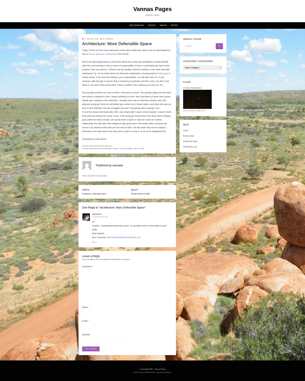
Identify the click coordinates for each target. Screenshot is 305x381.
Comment (87, 266)
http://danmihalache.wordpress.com (124, 237)
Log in (185, 130)
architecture (97, 146)
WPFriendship (150, 372)
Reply (94, 242)
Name (85, 307)
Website (86, 334)
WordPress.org (190, 147)
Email (85, 321)
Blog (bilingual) (137, 25)
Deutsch (152, 25)
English (163, 25)
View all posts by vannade (94, 176)
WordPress (168, 372)
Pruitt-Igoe (162, 73)
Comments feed (190, 141)
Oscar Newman (126, 148)
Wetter (174, 25)
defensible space (111, 148)
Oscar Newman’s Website (101, 54)
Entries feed (188, 136)
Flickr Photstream (193, 88)
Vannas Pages (152, 9)
